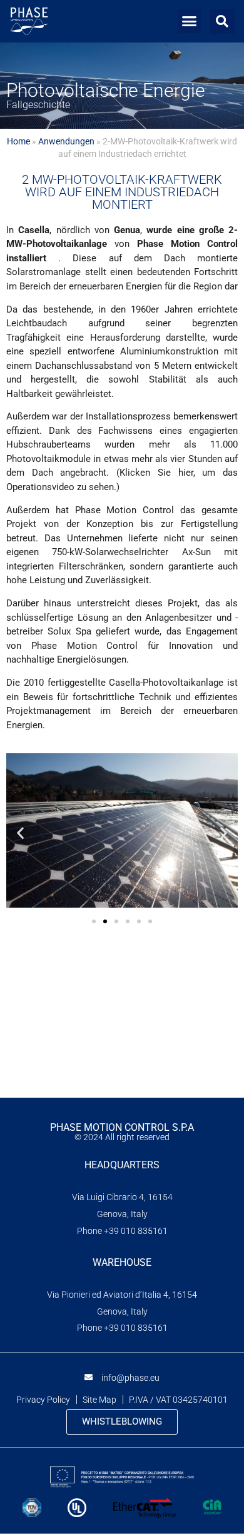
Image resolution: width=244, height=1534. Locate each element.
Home (18, 141)
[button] (189, 21)
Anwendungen (66, 141)
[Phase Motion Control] (29, 21)
